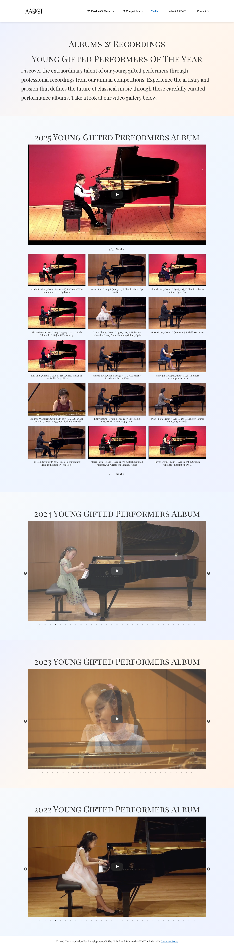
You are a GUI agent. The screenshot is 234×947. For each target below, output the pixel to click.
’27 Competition (131, 11)
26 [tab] (168, 624)
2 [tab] (45, 624)
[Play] (117, 194)
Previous (25, 573)
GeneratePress (169, 941)
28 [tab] (178, 624)
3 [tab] (50, 624)
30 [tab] (189, 624)
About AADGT (177, 11)
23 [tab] (153, 624)
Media (154, 11)
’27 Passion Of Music (98, 11)
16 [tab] (117, 624)
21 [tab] (142, 624)
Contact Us (203, 11)
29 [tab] (184, 624)
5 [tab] (60, 624)
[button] (120, 249)
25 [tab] (163, 624)
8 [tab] (76, 624)
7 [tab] (70, 624)
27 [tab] (173, 624)
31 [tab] (194, 624)
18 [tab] (127, 624)
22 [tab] (148, 624)
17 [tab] (122, 624)
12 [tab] (96, 624)
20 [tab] (137, 624)
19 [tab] (132, 624)
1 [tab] (40, 624)
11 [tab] (91, 624)
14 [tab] (106, 624)
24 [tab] (158, 624)
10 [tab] (86, 624)
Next (208, 573)
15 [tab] (112, 624)
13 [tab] (101, 624)
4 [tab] (55, 624)
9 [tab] (81, 624)
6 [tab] (65, 624)
